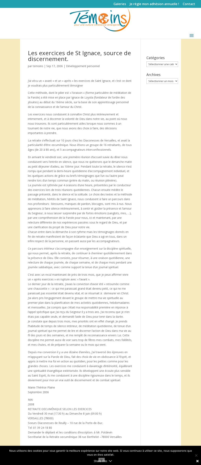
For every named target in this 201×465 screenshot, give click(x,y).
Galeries (119, 4)
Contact (189, 4)
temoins (38, 66)
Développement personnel (83, 66)
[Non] (196, 455)
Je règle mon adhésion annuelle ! (154, 4)
